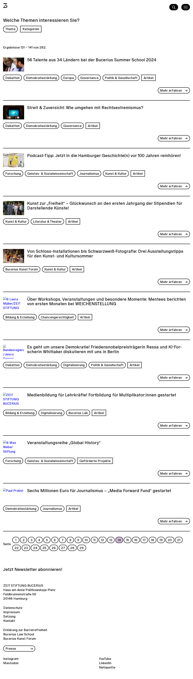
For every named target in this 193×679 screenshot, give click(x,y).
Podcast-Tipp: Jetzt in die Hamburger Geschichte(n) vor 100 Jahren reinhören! (104, 156)
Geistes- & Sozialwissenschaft (50, 173)
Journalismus (89, 173)
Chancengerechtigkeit (57, 317)
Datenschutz (12, 607)
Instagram (11, 658)
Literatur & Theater (47, 221)
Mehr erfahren (171, 90)
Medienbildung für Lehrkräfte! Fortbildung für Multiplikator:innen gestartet (101, 395)
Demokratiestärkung (41, 77)
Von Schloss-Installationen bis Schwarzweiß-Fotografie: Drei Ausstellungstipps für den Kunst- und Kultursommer (105, 254)
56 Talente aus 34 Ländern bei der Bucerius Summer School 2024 (91, 60)
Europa (68, 77)
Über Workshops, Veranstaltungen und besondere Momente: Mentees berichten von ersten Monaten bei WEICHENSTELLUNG (106, 302)
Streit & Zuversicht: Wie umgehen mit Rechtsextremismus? (85, 108)
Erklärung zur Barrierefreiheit (25, 630)
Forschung (13, 173)
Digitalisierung (74, 365)
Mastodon (10, 663)
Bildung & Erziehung (19, 317)
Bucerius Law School (18, 634)
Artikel (148, 77)
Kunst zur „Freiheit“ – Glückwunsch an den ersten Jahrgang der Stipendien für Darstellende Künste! (104, 206)
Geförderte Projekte (95, 460)
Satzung (9, 616)
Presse (10, 648)
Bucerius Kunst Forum (21, 269)
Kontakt (9, 620)
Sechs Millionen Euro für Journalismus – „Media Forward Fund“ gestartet (99, 491)
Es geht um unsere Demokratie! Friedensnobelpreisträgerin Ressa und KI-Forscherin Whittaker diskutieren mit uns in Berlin (104, 350)
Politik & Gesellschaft (121, 77)
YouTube (105, 658)
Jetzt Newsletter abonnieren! (32, 569)
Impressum (11, 612)
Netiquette (107, 667)
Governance (89, 77)
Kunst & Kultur (116, 173)
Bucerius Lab (78, 412)
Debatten (12, 77)
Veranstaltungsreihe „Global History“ (64, 443)
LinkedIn (105, 663)
